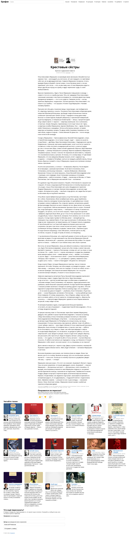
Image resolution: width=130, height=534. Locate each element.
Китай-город (34, 451)
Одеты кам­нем (76, 415)
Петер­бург (12, 451)
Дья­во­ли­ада (96, 415)
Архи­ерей (54, 415)
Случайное (110, 1)
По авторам (97, 1)
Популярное (74, 1)
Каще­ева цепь (14, 415)
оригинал (68, 72)
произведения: (11, 516)
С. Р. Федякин (45, 386)
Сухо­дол (74, 484)
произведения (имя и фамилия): (15, 522)
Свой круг (54, 484)
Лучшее (67, 1)
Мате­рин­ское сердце (118, 451)
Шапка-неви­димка (15, 484)
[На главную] (5, 2)
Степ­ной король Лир (119, 416)
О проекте (126, 1)
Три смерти (34, 415)
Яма (93, 451)
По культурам (89, 1)
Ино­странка (34, 484)
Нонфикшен (81, 1)
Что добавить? (118, 1)
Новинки (104, 1)
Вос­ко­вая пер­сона (57, 451)
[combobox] (37, 1)
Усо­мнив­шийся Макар (76, 451)
